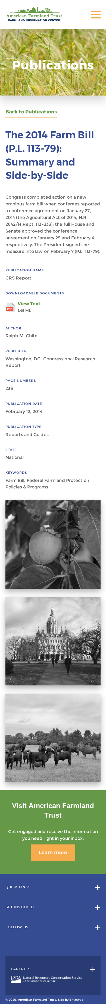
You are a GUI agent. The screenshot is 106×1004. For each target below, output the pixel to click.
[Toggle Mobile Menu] (96, 14)
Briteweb (76, 1000)
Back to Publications (31, 112)
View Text (29, 307)
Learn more (53, 853)
